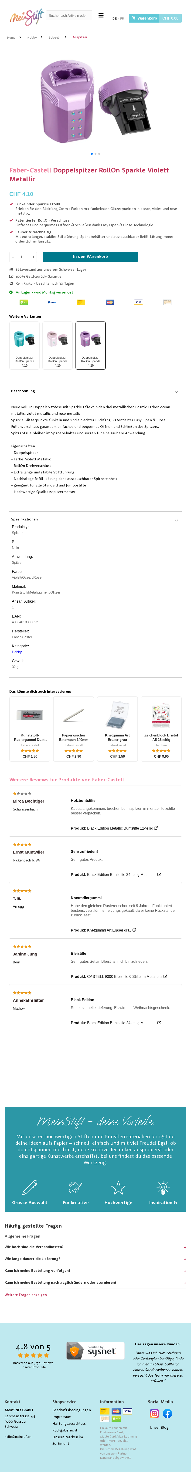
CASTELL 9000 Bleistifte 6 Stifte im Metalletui (125, 977)
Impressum (61, 1417)
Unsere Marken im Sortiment (67, 1440)
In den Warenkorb (90, 257)
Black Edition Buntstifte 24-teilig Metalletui (122, 875)
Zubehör (55, 37)
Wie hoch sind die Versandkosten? (34, 1247)
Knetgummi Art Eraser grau (109, 930)
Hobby (32, 37)
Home (11, 37)
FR (122, 18)
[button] (92, 154)
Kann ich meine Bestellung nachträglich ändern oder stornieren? (60, 1283)
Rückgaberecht (64, 1430)
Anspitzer (80, 37)
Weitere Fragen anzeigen (26, 1295)
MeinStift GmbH (19, 1410)
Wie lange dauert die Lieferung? (32, 1259)
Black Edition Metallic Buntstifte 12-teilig (120, 828)
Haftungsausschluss (69, 1424)
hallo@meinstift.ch (18, 1436)
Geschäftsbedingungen (71, 1410)
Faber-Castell (30, 170)
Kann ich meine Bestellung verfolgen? (37, 1271)
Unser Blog (159, 1428)
